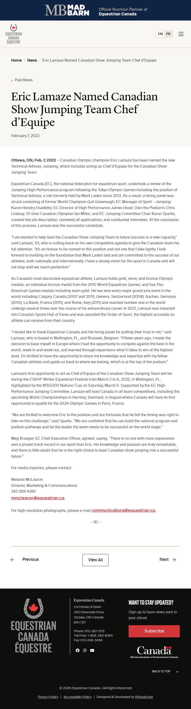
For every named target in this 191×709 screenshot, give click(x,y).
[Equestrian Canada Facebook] (77, 650)
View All (95, 560)
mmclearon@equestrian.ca (38, 498)
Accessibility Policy (78, 697)
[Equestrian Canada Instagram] (84, 650)
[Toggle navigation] (181, 34)
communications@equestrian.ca (123, 511)
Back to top (161, 671)
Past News (24, 80)
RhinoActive (144, 697)
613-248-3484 (92, 640)
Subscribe (154, 631)
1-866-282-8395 (100, 635)
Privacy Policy (48, 697)
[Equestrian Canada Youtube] (92, 650)
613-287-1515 (95, 631)
